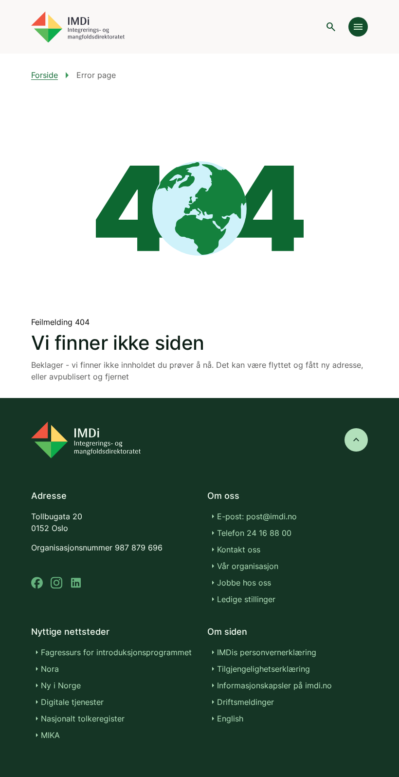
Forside (44, 75)
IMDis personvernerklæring (266, 652)
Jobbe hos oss (244, 582)
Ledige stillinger (246, 599)
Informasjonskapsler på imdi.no (274, 685)
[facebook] (37, 583)
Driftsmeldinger (245, 702)
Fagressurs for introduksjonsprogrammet (116, 652)
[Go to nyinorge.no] (86, 439)
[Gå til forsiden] (78, 27)
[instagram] (56, 583)
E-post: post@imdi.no (257, 516)
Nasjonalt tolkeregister (83, 718)
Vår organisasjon (247, 566)
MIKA (50, 735)
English (230, 718)
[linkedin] (76, 583)
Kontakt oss (238, 549)
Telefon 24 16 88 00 (254, 533)
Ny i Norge (61, 685)
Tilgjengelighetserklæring (263, 669)
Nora (50, 669)
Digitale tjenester (72, 702)
